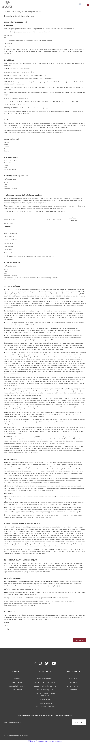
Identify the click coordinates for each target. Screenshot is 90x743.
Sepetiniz (73, 690)
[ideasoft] (32, 741)
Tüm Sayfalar (79, 640)
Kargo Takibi (17, 682)
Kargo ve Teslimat (45, 703)
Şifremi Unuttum (73, 686)
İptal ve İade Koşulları (45, 690)
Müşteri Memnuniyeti (45, 678)
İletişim (17, 678)
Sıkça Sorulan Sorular (45, 707)
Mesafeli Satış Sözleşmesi (45, 682)
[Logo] (7, 4)
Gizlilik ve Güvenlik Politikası (45, 686)
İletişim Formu (17, 690)
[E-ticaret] (45, 741)
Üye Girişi (73, 682)
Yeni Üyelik (73, 678)
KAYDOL (78, 722)
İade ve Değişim (45, 699)
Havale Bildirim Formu (17, 686)
